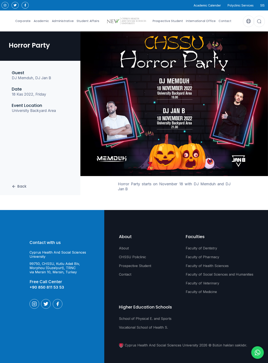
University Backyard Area (34, 111)
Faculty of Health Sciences (207, 266)
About (124, 248)
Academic (41, 21)
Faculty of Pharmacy (202, 257)
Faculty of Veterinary (202, 283)
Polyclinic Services (241, 5)
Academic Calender (207, 5)
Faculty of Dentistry (201, 248)
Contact (225, 21)
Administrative (63, 21)
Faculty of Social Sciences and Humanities (219, 274)
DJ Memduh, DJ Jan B (31, 78)
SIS (262, 5)
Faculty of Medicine (201, 292)
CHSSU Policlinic (132, 257)
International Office (201, 21)
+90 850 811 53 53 (47, 287)
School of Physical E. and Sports (145, 318)
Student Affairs (88, 21)
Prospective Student (168, 21)
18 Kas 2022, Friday (29, 94)
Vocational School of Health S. (143, 327)
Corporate (23, 21)
